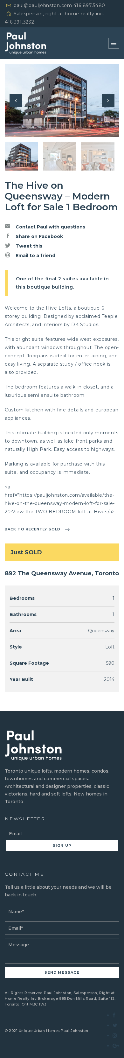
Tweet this (28, 246)
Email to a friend (34, 255)
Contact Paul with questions (49, 227)
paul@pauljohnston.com (43, 5)
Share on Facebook (38, 236)
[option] (62, 100)
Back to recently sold (32, 529)
